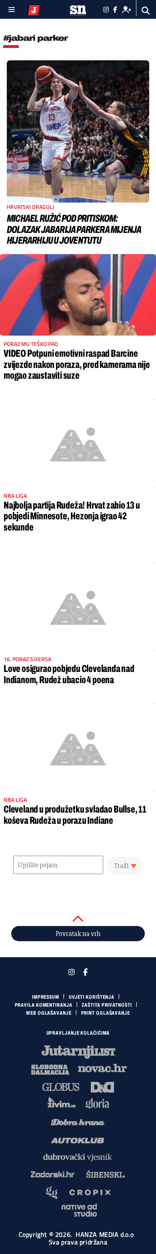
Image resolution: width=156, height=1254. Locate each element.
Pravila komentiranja (43, 1005)
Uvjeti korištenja (91, 997)
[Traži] (146, 10)
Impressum (45, 997)
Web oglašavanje (49, 1013)
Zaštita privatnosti (107, 1005)
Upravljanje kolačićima (78, 1033)
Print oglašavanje (105, 1013)
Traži (121, 865)
